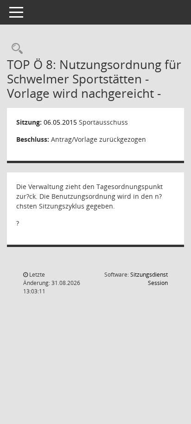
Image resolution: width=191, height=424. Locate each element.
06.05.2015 (60, 122)
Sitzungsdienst (149, 279)
